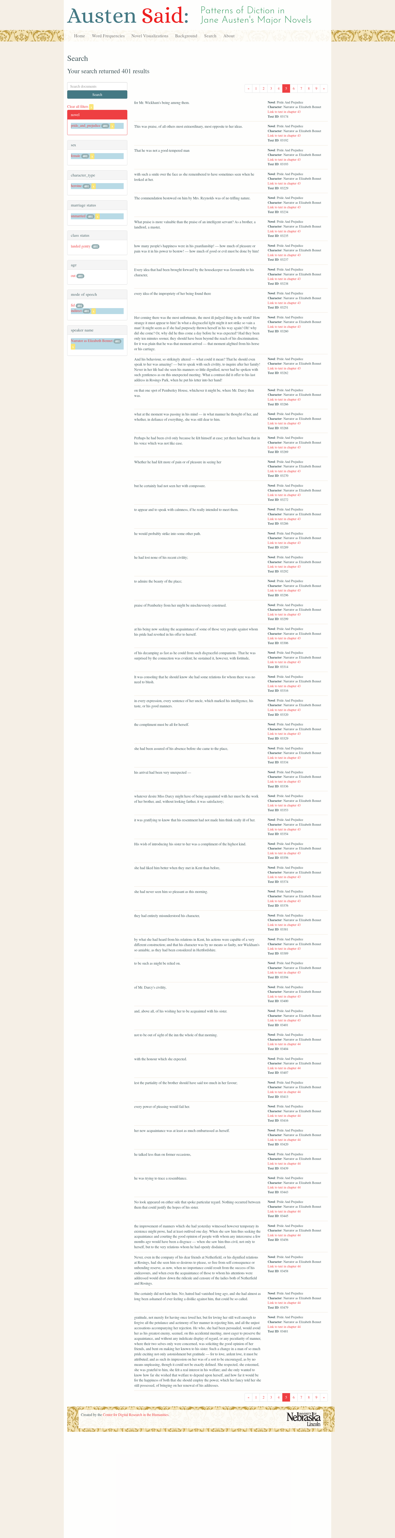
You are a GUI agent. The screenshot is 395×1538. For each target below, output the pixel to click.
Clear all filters (79, 106)
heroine (76, 185)
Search (210, 35)
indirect (76, 310)
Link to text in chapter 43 (284, 111)
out (73, 275)
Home (79, 35)
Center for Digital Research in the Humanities (135, 1414)
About (229, 35)
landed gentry (81, 246)
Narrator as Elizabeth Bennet (91, 340)
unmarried (78, 215)
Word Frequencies (108, 35)
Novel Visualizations (149, 35)
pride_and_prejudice (85, 125)
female (75, 155)
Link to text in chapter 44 (284, 1044)
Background (186, 35)
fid (73, 305)
